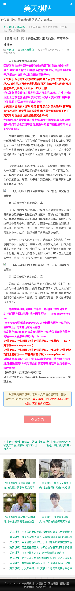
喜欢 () (39, 419)
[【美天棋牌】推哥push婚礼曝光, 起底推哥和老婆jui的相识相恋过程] (55, 468)
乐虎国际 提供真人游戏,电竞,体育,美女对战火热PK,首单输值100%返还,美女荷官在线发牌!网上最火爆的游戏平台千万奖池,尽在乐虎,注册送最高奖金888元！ (37, 110)
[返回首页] (4, 26)
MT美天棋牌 (27, 49)
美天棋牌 (29, 583)
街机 (11, 26)
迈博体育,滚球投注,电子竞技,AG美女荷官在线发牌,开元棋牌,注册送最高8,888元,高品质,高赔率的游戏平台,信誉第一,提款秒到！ (37, 363)
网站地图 (53, 583)
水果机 (21, 26)
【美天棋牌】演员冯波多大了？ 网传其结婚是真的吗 (35, 552)
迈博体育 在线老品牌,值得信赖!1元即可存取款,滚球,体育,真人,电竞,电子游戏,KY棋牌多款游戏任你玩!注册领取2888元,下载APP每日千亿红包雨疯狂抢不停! (37, 70)
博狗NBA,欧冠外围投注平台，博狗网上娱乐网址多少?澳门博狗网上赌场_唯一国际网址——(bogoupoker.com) (36, 313)
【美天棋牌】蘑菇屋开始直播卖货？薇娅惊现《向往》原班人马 (20, 445)
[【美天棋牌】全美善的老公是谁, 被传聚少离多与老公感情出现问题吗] (20, 468)
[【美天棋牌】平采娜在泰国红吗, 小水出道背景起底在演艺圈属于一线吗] (20, 502)
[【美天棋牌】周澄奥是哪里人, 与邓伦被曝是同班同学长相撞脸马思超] (55, 502)
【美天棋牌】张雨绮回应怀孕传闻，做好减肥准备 (55, 443)
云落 (48, 587)
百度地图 (29, 587)
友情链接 (41, 583)
